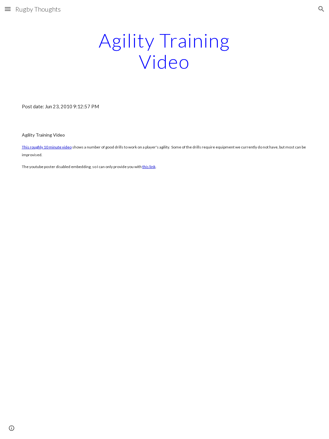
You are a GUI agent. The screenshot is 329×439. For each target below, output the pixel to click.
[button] (7, 9)
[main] (164, 51)
